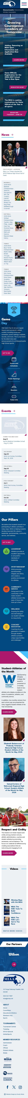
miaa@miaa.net (8, 998)
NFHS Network (8, 1031)
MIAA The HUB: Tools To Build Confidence (16, 909)
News (5, 135)
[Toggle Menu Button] (24, 4)
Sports (5, 1018)
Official (5, 1048)
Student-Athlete (8, 1050)
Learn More (8, 853)
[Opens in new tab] (7, 1059)
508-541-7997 (7, 996)
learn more (8, 712)
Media (5, 1053)
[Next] (14, 964)
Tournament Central (9, 1026)
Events (6, 411)
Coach (5, 1045)
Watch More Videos (12, 931)
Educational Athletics (10, 1013)
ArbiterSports (7, 1034)
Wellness (15, 609)
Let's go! (7, 542)
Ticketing (6, 1029)
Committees (7, 1010)
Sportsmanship (18, 567)
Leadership (16, 549)
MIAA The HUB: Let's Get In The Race (15, 920)
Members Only (8, 1015)
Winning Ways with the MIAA (16, 901)
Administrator (7, 1043)
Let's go (6, 353)
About (5, 1008)
